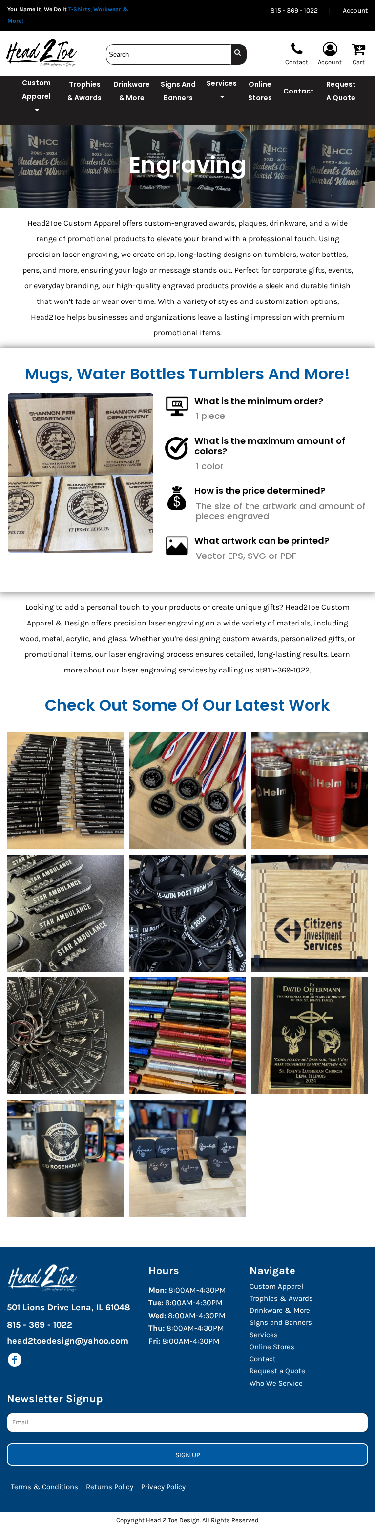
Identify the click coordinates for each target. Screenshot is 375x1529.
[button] (36, 100)
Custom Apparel (276, 1286)
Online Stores (272, 1347)
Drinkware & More (280, 1310)
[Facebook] (14, 1360)
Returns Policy (109, 1487)
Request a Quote (277, 1371)
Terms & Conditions (44, 1487)
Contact (263, 1358)
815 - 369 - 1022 (294, 10)
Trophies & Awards (281, 1298)
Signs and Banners (281, 1322)
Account (355, 10)
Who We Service (276, 1383)
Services (264, 1334)
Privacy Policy (163, 1487)
